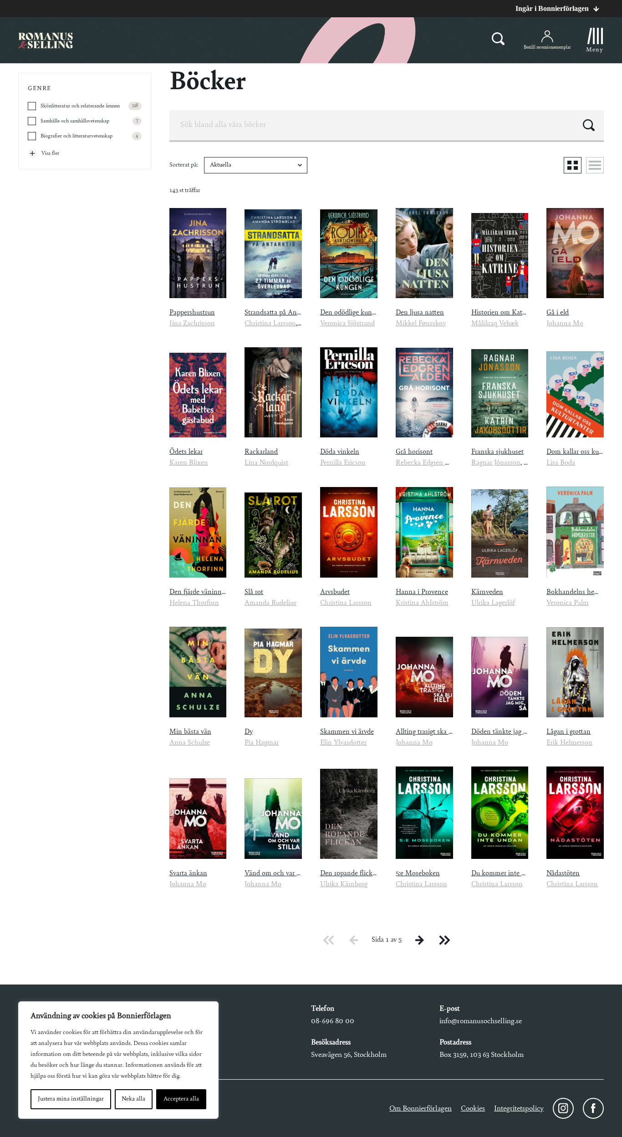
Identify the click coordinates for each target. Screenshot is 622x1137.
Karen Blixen (188, 463)
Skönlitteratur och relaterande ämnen (89, 106)
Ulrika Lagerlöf (493, 603)
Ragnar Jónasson (495, 463)
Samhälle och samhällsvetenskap (89, 121)
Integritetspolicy (519, 1108)
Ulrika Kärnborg (343, 884)
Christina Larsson (270, 323)
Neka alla (133, 1099)
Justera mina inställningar (71, 1099)
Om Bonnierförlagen (420, 1108)
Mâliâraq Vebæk (495, 323)
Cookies (473, 1108)
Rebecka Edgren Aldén (429, 463)
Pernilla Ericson (343, 463)
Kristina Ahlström (422, 603)
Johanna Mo (564, 323)
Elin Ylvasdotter (343, 742)
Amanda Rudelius (270, 603)
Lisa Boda (560, 463)
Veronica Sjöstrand (347, 323)
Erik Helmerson (569, 742)
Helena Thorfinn (194, 603)
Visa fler (50, 153)
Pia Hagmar (262, 742)
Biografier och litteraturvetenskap (89, 136)
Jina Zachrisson (192, 323)
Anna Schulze (189, 742)
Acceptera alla (181, 1099)
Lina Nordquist (266, 463)
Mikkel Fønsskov (421, 323)
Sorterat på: (184, 165)
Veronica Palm (567, 603)
